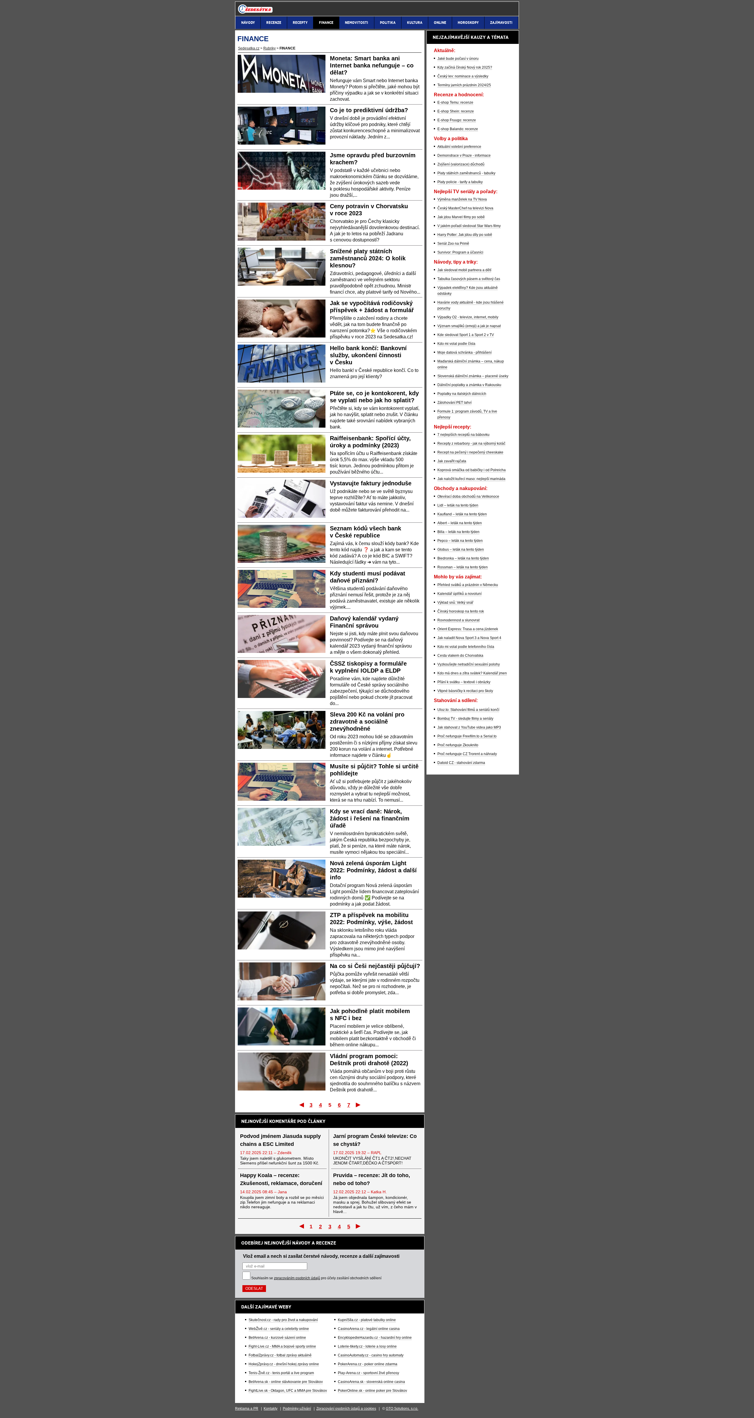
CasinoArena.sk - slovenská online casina (371, 1382)
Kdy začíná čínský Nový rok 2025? (464, 67)
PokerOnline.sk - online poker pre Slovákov (372, 1391)
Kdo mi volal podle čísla (456, 344)
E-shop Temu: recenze (455, 102)
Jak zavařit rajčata (451, 461)
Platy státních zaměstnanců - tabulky (466, 173)
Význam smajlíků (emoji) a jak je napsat (469, 326)
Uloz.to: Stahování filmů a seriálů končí (468, 710)
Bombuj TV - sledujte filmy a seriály (465, 719)
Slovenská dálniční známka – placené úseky (472, 376)
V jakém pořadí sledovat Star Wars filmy (469, 226)
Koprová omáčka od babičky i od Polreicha (471, 470)
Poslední (358, 1105)
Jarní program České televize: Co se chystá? (375, 1140)
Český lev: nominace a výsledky (462, 76)
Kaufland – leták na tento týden (462, 514)
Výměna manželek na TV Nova (462, 199)
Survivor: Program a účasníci (460, 252)
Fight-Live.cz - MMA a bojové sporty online (282, 1346)
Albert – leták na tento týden (459, 523)
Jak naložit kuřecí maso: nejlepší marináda (471, 479)
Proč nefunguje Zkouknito (457, 745)
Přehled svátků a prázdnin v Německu (467, 585)
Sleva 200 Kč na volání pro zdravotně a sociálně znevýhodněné (367, 721)
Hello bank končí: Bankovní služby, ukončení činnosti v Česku (368, 355)
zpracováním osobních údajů (297, 1278)
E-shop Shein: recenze (455, 111)
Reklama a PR (246, 1409)
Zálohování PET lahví (454, 403)
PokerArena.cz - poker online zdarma (367, 1364)
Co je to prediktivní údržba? (369, 110)
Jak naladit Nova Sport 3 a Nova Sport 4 (469, 638)
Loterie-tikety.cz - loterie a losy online (367, 1346)
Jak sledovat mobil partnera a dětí (464, 270)
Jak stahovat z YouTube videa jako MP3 (469, 727)
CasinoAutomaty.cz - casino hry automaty (371, 1355)
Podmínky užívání (297, 1409)
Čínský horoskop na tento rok (460, 611)
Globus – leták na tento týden (460, 549)
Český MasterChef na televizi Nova (465, 208)
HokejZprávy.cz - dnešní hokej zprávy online (284, 1364)
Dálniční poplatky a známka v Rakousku (469, 385)
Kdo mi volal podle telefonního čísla (465, 647)
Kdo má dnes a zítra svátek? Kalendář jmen (472, 673)
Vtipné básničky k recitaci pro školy (465, 691)
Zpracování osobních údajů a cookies (346, 1409)
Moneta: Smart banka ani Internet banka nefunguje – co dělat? (372, 65)
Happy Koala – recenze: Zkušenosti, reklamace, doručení (281, 1179)
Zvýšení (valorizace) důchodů (461, 164)
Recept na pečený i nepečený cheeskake (470, 452)
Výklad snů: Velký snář (455, 602)
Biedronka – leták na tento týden (463, 558)
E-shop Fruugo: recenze (456, 120)
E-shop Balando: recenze (457, 129)
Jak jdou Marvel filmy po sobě (461, 217)
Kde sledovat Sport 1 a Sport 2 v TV (465, 335)
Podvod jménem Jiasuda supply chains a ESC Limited (280, 1140)
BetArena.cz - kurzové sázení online (277, 1338)
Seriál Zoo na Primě (453, 243)
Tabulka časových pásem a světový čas (468, 279)
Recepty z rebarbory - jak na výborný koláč (471, 443)
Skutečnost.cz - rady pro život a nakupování (283, 1320)
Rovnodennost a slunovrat (458, 620)
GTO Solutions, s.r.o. (402, 1409)
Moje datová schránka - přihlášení (464, 352)
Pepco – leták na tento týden (460, 541)
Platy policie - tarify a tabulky (460, 182)
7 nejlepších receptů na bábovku (463, 435)
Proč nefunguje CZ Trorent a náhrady (467, 754)
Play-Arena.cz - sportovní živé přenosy (368, 1373)
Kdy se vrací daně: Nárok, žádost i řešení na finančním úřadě (369, 818)
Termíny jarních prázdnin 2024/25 (464, 85)
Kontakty (270, 1409)
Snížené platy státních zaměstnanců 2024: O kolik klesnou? (368, 258)
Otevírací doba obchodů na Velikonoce (468, 496)
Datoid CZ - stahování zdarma (461, 763)
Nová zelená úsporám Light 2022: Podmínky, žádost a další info (373, 870)
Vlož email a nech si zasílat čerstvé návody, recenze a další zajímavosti (321, 1256)
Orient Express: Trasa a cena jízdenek (467, 629)
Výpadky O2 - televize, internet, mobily (467, 317)
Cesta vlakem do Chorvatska (460, 655)
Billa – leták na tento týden (458, 532)
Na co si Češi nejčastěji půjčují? (375, 966)
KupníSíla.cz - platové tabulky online (367, 1320)
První (301, 1105)
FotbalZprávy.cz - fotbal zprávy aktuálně (280, 1355)
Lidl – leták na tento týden (457, 505)
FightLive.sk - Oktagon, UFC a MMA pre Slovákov (288, 1391)
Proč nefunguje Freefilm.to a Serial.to (467, 736)
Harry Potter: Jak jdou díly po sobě (464, 235)
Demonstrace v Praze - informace (464, 155)
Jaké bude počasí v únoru (458, 59)
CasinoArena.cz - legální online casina (369, 1329)
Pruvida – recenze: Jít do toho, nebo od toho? (371, 1179)
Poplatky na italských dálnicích (461, 394)
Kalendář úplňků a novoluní (459, 594)
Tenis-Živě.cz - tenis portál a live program (281, 1373)
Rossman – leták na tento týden (462, 567)
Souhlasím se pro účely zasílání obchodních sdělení (316, 1278)
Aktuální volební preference (459, 147)
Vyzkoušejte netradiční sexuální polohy (468, 664)
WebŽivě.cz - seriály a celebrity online (279, 1329)
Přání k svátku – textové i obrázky (463, 682)
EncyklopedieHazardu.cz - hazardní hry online (375, 1338)
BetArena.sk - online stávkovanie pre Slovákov (286, 1382)
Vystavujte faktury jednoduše (370, 483)
